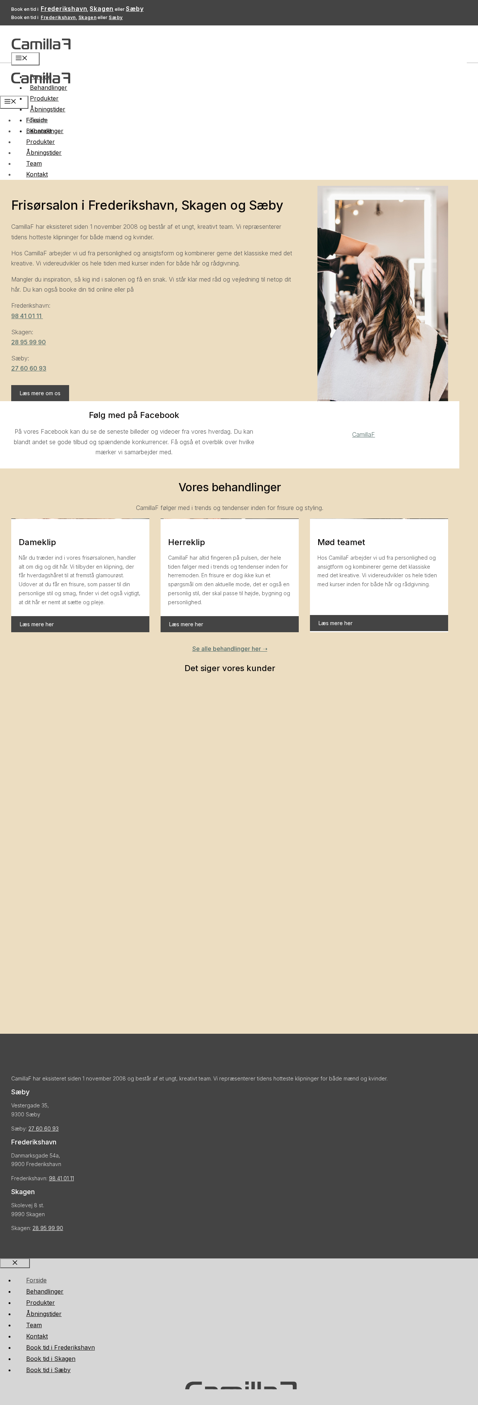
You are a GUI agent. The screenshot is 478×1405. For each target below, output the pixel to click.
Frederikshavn (64, 8)
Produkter (44, 98)
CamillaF (363, 434)
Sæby (134, 8)
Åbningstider (47, 109)
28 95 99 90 (28, 342)
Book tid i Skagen (50, 1358)
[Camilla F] (40, 90)
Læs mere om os (40, 393)
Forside (37, 120)
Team (34, 163)
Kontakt (37, 174)
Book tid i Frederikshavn (60, 1347)
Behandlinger (44, 131)
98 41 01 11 (27, 316)
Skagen (102, 8)
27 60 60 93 (28, 368)
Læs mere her (37, 624)
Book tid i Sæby (48, 1370)
